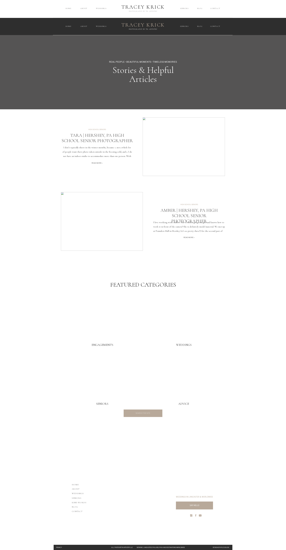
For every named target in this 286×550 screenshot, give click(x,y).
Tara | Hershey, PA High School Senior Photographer (97, 138)
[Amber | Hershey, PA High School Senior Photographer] (102, 221)
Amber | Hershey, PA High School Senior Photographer (189, 216)
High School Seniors (97, 129)
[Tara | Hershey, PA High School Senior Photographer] (184, 146)
